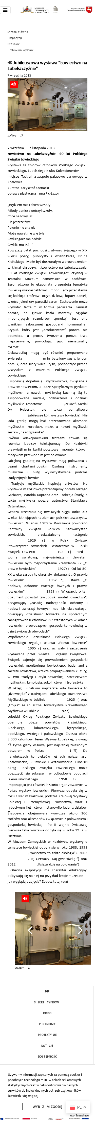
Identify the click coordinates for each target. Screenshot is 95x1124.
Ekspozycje (15, 38)
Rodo (47, 1013)
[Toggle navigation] (5, 10)
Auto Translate (78, 1115)
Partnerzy (47, 1024)
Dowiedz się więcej (23, 1096)
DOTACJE (47, 1045)
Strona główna (18, 32)
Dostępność (47, 1056)
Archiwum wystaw (21, 50)
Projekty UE (47, 1035)
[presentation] (30, 930)
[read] (10, 63)
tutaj (64, 881)
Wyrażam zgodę (47, 1107)
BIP (47, 991)
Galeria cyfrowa (47, 1002)
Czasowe (14, 44)
